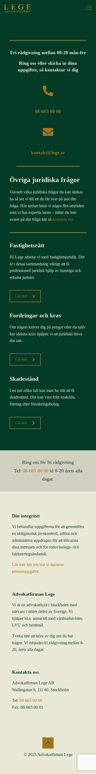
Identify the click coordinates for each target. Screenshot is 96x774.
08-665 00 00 (36, 470)
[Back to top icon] (48, 743)
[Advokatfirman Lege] (17, 8)
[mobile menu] (88, 7)
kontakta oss (63, 219)
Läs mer (21, 296)
